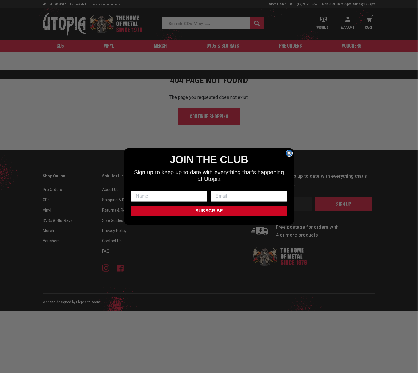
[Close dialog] (289, 153)
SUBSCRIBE (209, 210)
